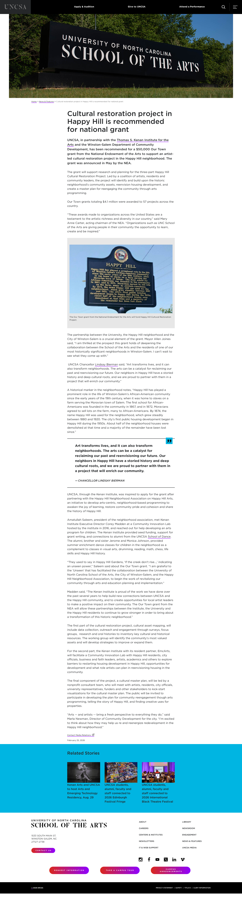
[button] (223, 7)
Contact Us (44, 850)
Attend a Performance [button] (192, 6)
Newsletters (146, 841)
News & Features (46, 101)
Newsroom (188, 828)
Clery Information (202, 888)
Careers (143, 828)
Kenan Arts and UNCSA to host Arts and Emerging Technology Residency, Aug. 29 (83, 791)
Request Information (69, 870)
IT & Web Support (148, 848)
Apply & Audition (84, 6)
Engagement (189, 835)
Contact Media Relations (80, 735)
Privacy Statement (164, 888)
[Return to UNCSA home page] (15, 7)
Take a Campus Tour (120, 870)
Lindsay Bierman (106, 364)
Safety (178, 888)
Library (186, 822)
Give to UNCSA (137, 6)
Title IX (187, 888)
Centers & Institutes (151, 835)
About (142, 822)
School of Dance (159, 536)
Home (34, 101)
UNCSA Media (189, 848)
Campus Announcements (171, 870)
